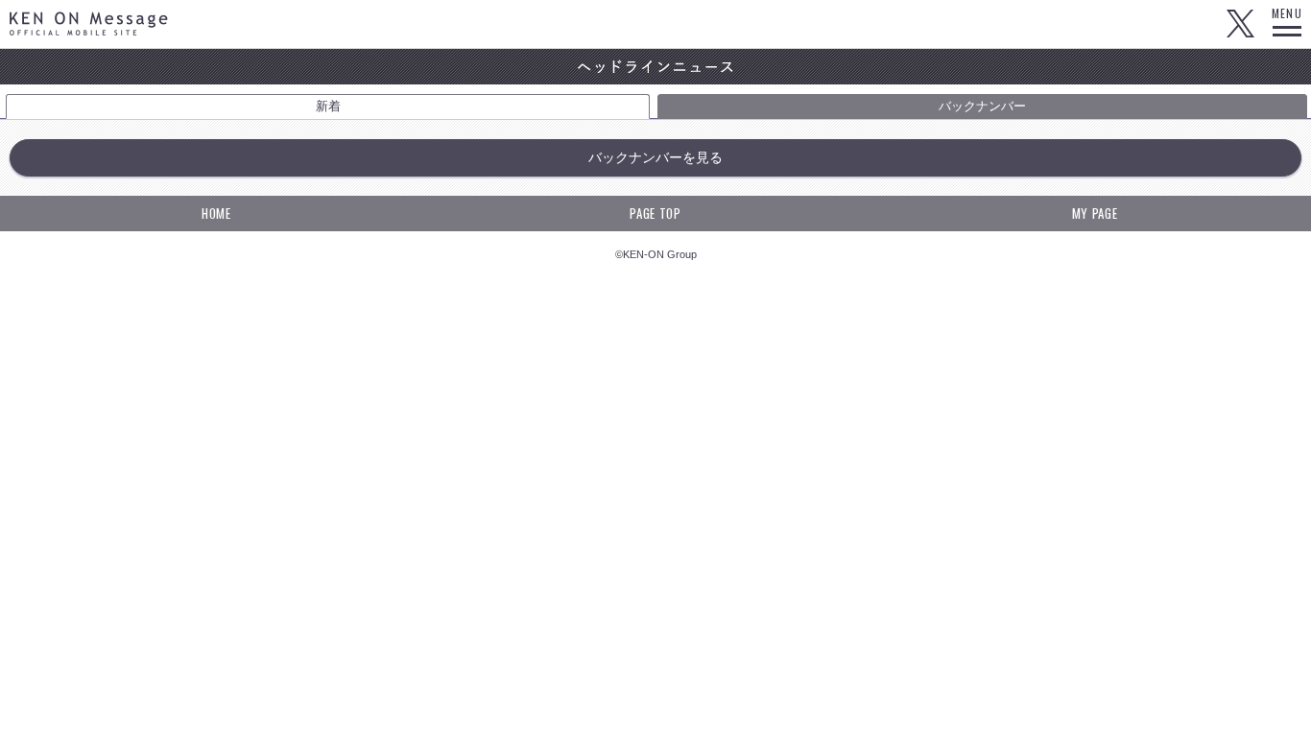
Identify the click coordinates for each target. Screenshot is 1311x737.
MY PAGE (1095, 213)
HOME (216, 213)
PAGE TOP (655, 213)
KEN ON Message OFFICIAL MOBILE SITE (89, 24)
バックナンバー (982, 106)
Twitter (1240, 24)
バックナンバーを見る (655, 157)
